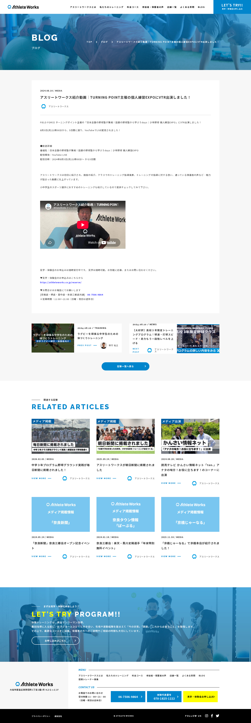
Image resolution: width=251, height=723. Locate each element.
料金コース (133, 6)
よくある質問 (187, 6)
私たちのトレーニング (112, 6)
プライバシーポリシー (41, 716)
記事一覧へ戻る (125, 366)
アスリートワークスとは (83, 6)
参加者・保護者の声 (153, 6)
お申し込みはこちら (55, 640)
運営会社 (58, 716)
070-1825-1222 (164, 696)
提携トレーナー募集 (89, 679)
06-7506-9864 (95, 294)
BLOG (201, 6)
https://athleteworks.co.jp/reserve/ (61, 282)
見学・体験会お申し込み (200, 696)
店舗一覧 (172, 6)
